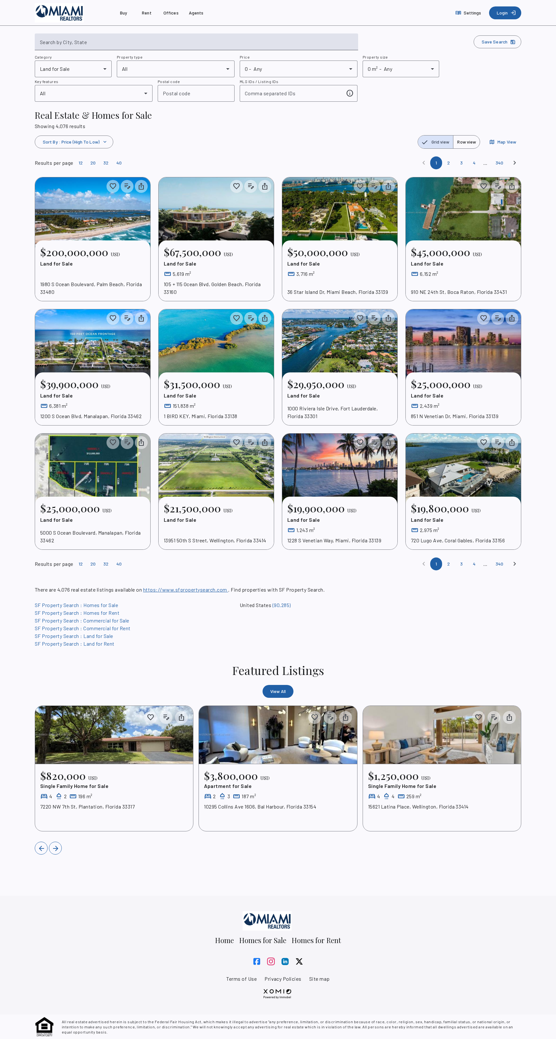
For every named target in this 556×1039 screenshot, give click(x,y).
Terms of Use (241, 979)
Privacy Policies (282, 979)
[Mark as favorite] (150, 717)
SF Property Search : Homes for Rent (77, 613)
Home (224, 940)
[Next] (514, 162)
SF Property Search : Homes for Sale (76, 605)
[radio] (435, 142)
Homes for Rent (316, 940)
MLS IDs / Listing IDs (259, 81)
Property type (130, 57)
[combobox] (196, 44)
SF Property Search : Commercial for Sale (82, 620)
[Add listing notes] (127, 186)
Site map (319, 979)
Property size (375, 57)
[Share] (181, 717)
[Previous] (41, 848)
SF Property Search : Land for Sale (74, 636)
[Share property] (141, 186)
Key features (47, 81)
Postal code (169, 81)
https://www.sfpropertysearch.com (185, 589)
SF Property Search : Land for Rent (75, 644)
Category (43, 57)
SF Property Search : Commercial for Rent (83, 628)
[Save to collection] (113, 186)
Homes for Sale (262, 940)
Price (245, 57)
